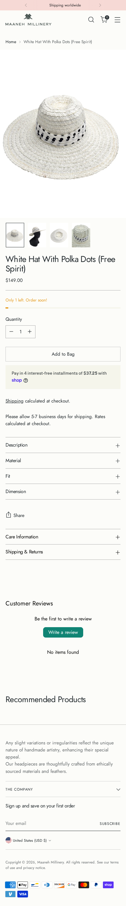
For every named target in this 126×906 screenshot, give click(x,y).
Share (18, 515)
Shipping (15, 401)
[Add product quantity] (29, 332)
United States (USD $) (30, 840)
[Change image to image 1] (15, 235)
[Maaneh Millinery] (28, 19)
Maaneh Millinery (50, 862)
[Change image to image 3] (59, 235)
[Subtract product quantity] (11, 332)
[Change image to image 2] (37, 235)
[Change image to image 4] (81, 235)
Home (11, 42)
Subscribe (110, 823)
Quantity (14, 319)
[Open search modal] (91, 19)
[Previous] (26, 5)
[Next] (100, 5)
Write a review (63, 632)
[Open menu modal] (117, 19)
